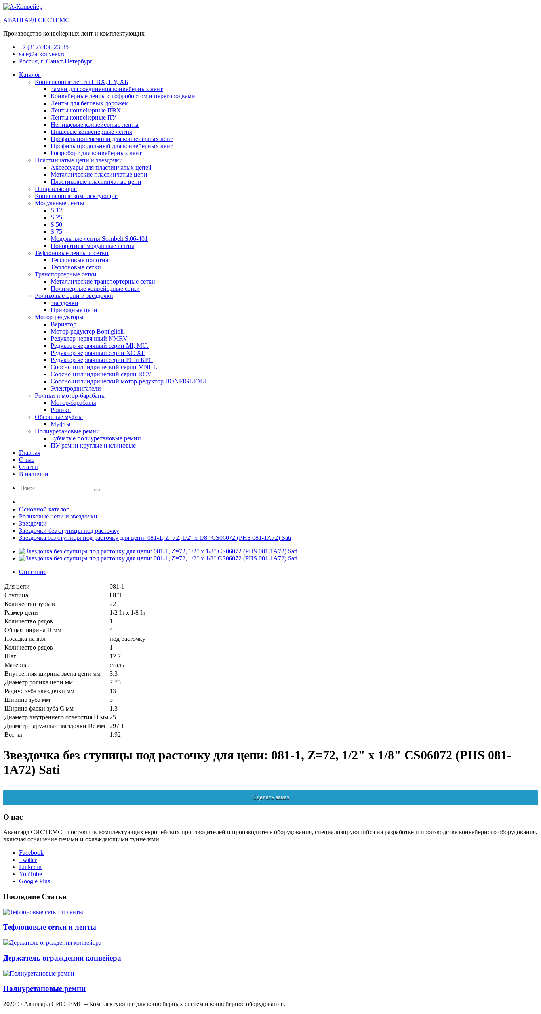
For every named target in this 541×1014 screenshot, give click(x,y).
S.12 (56, 210)
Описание (32, 571)
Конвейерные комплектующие (76, 196)
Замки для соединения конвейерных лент (107, 89)
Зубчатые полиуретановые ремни (96, 438)
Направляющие (56, 188)
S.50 (56, 224)
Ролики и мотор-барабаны (70, 395)
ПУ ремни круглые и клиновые (93, 445)
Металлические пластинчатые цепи (99, 174)
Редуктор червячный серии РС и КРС (102, 359)
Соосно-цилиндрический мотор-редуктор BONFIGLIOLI (128, 381)
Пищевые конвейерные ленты (91, 131)
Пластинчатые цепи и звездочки (79, 160)
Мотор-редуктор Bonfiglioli (87, 331)
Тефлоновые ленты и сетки (72, 253)
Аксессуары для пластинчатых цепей (101, 167)
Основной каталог (44, 509)
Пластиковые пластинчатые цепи (96, 181)
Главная (29, 452)
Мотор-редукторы (59, 317)
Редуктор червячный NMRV (89, 338)
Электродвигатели (76, 388)
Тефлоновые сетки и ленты (49, 927)
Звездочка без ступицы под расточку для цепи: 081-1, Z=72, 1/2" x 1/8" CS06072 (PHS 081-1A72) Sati (155, 537)
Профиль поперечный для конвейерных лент (112, 138)
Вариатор (63, 324)
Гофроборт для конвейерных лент (96, 153)
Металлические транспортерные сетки (103, 281)
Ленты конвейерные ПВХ (86, 110)
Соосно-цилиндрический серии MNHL (104, 367)
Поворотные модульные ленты (92, 245)
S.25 (56, 217)
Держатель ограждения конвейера (62, 958)
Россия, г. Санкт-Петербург (56, 61)
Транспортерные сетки (66, 274)
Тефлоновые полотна (79, 260)
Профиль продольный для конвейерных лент (112, 146)
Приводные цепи (74, 310)
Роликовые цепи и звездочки (74, 295)
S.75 (56, 231)
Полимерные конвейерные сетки (95, 288)
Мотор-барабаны (73, 402)
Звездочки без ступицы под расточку (69, 530)
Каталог (30, 74)
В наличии (33, 474)
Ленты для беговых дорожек (89, 103)
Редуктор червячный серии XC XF (98, 352)
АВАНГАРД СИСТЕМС (36, 20)
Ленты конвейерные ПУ (83, 117)
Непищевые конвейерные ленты (95, 124)
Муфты (60, 424)
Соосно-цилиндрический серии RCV (101, 374)
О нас (26, 459)
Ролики (61, 409)
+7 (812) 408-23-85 (44, 47)
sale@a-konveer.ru (42, 54)
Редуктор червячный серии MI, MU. (100, 345)
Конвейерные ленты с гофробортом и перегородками (123, 96)
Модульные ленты (59, 203)
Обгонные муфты (59, 417)
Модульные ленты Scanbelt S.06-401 (99, 238)
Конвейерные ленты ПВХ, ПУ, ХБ (81, 81)
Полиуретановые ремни (67, 431)
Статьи (28, 466)
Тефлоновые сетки (76, 267)
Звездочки (64, 302)
